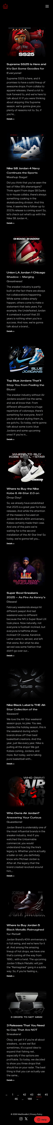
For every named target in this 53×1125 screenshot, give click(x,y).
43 (31, 1094)
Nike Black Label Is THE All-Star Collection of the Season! (26, 709)
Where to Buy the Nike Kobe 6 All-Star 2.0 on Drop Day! (23, 493)
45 (46, 1094)
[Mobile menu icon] (47, 6)
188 (30, 1098)
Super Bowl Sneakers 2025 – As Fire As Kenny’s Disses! (26, 597)
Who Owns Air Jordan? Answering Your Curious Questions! (24, 817)
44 (39, 1094)
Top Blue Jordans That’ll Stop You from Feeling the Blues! (25, 385)
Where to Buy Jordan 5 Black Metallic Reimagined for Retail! (25, 929)
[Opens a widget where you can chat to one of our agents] (42, 1120)
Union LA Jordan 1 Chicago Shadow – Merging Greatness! (26, 277)
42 (24, 1094)
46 (16, 1098)
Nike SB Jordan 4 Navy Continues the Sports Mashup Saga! (23, 173)
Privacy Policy (36, 1114)
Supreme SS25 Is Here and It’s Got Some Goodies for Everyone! (26, 68)
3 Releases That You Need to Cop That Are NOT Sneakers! (26, 1030)
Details (10, 119)
